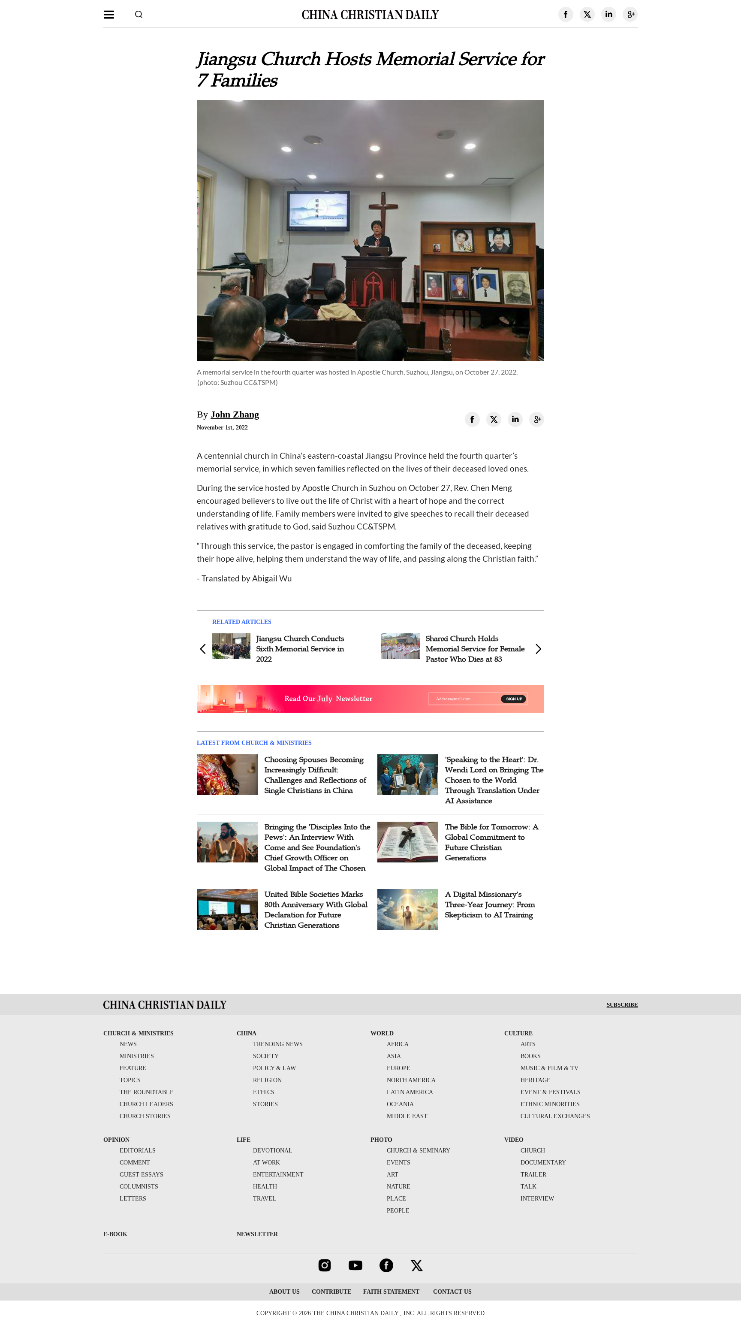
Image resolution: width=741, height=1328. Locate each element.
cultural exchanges (555, 1116)
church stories (145, 1116)
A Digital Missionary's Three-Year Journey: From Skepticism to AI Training (490, 904)
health (265, 1186)
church (533, 1150)
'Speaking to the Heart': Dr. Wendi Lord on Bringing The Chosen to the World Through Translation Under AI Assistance (494, 780)
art (392, 1174)
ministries (137, 1056)
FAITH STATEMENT (391, 1292)
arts (528, 1044)
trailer (533, 1174)
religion (267, 1080)
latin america (410, 1092)
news (128, 1044)
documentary (543, 1162)
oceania (400, 1104)
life (243, 1140)
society (266, 1056)
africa (398, 1044)
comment (135, 1162)
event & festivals (551, 1092)
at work (266, 1162)
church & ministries (138, 1033)
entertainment (278, 1174)
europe (398, 1068)
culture (518, 1033)
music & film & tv (549, 1068)
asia (394, 1056)
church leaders (146, 1104)
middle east (407, 1116)
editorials (138, 1150)
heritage (536, 1080)
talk (528, 1186)
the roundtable (147, 1092)
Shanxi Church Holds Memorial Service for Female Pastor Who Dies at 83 (475, 649)
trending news (278, 1044)
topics (130, 1080)
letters (133, 1198)
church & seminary (418, 1150)
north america (411, 1080)
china (246, 1033)
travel (264, 1198)
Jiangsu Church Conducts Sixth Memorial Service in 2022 (300, 649)
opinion (116, 1140)
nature (398, 1186)
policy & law (274, 1068)
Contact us (451, 1292)
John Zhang (235, 414)
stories (265, 1104)
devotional (272, 1150)
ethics (263, 1092)
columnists (139, 1186)
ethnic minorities (550, 1104)
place (396, 1198)
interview (537, 1198)
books (531, 1056)
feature (133, 1068)
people (398, 1210)
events (398, 1162)
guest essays (141, 1174)
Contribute (331, 1292)
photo (381, 1140)
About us (284, 1292)
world (382, 1033)
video (514, 1140)
